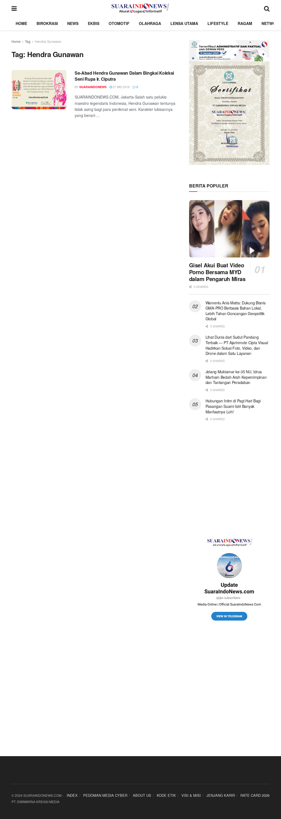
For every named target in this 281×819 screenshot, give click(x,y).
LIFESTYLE (217, 23)
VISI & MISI (191, 795)
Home (16, 41)
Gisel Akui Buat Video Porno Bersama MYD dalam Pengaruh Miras (217, 272)
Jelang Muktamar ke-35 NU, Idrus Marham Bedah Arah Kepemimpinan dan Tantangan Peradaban (236, 377)
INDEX (72, 795)
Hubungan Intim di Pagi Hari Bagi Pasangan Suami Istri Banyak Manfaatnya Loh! (233, 406)
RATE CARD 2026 (254, 795)
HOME (21, 23)
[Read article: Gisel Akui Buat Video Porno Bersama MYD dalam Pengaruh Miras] (229, 229)
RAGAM (245, 23)
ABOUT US (142, 795)
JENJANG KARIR (220, 795)
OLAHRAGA (150, 23)
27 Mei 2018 (121, 87)
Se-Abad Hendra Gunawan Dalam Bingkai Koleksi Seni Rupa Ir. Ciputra (124, 76)
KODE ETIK (166, 795)
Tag (27, 41)
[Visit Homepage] (140, 8)
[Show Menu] (14, 8)
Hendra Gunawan (48, 41)
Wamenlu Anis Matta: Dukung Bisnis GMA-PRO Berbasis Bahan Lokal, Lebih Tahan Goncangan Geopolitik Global (236, 311)
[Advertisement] (229, 479)
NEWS (72, 23)
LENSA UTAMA (184, 23)
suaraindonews (92, 87)
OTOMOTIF (119, 23)
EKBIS (93, 23)
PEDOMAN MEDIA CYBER (105, 795)
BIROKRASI (47, 23)
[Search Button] (266, 8)
